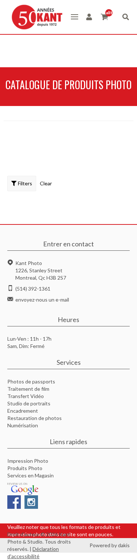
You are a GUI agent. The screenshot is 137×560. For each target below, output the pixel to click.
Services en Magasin (30, 475)
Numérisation (22, 425)
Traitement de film (28, 389)
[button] (74, 17)
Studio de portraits (28, 403)
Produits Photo (24, 468)
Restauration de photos (34, 418)
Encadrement (22, 411)
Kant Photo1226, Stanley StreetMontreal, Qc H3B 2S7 (40, 270)
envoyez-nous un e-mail (42, 299)
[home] (35, 17)
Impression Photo (27, 461)
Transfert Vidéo (25, 396)
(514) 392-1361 (32, 288)
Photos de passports (31, 381)
